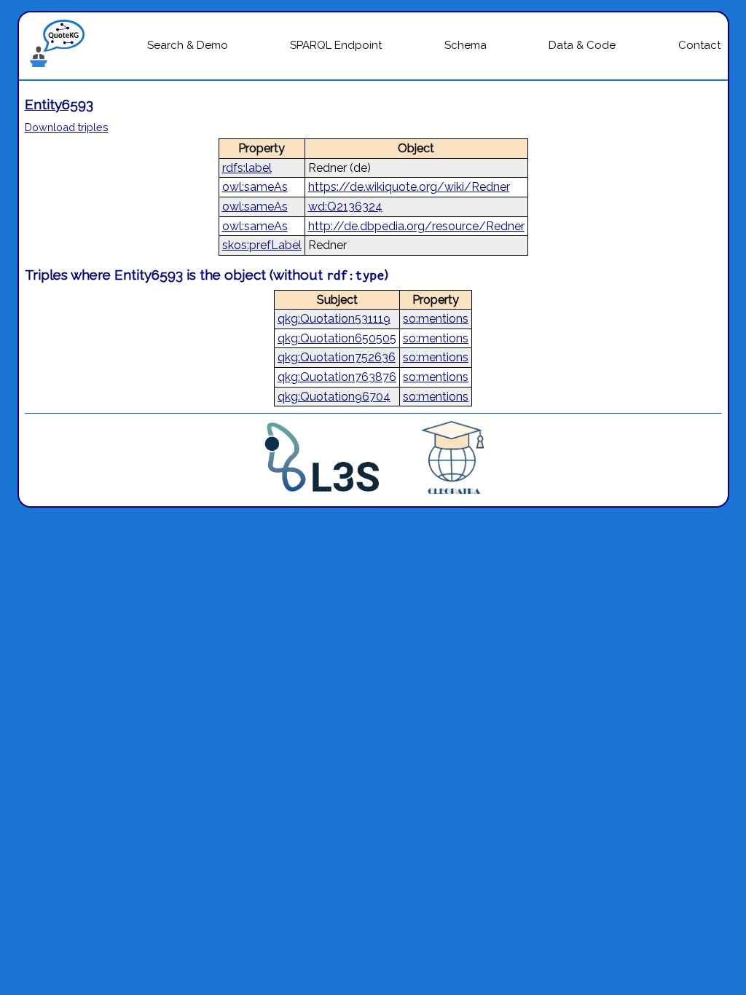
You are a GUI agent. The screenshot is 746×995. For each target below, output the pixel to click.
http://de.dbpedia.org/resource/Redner (416, 226)
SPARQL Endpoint (336, 45)
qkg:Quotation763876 (337, 377)
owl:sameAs (255, 187)
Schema (465, 45)
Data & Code (582, 45)
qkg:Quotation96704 (334, 397)
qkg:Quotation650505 (337, 338)
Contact (699, 45)
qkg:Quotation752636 (337, 357)
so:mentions (435, 319)
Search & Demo (187, 45)
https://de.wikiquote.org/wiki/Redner (409, 187)
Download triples (67, 127)
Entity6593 (59, 104)
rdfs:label (247, 168)
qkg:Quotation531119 (334, 319)
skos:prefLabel (262, 245)
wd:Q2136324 (345, 206)
